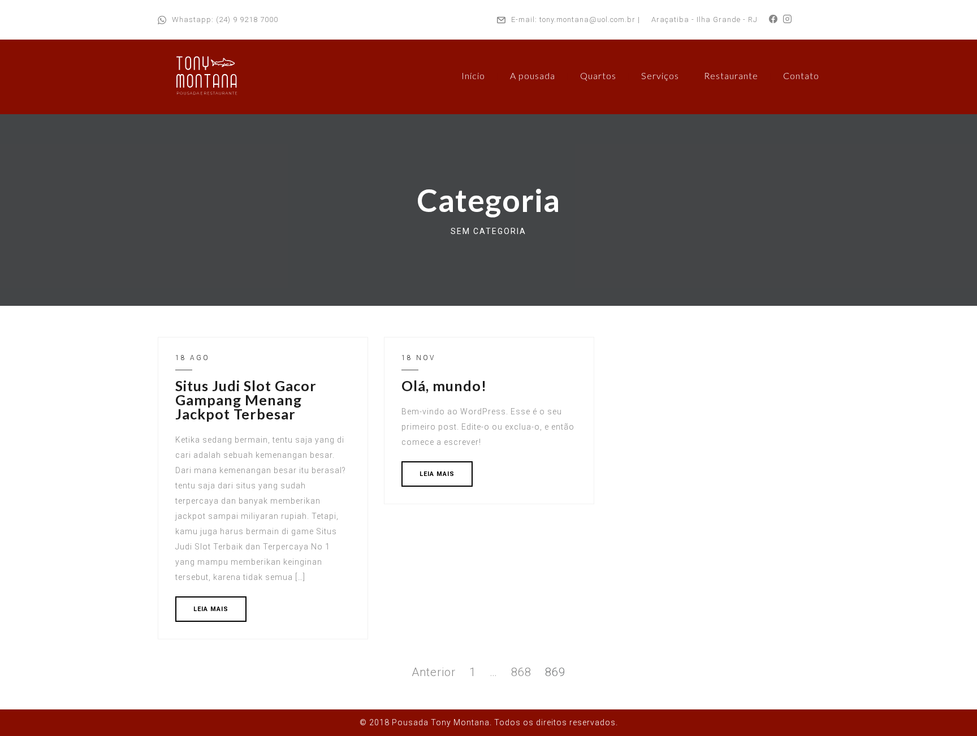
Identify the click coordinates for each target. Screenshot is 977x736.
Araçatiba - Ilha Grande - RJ (704, 19)
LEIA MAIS (210, 609)
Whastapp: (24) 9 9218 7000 (225, 19)
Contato (801, 75)
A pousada (532, 75)
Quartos (598, 75)
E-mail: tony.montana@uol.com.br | (575, 19)
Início (473, 75)
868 (521, 672)
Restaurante (731, 75)
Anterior (434, 672)
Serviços (660, 75)
